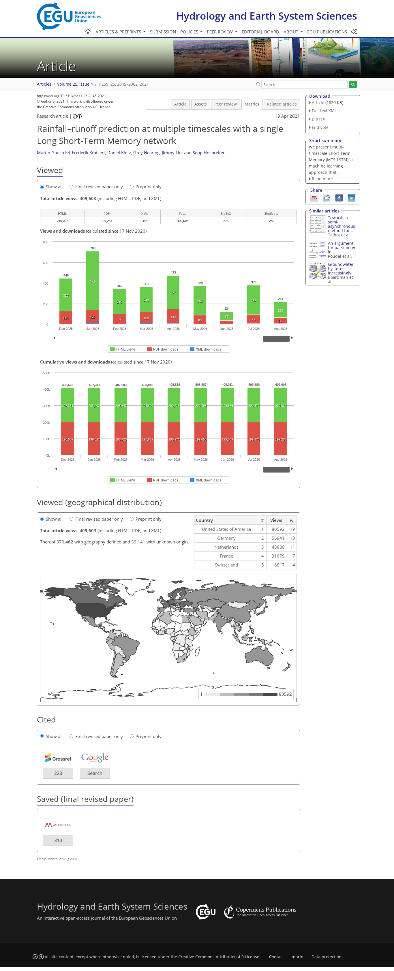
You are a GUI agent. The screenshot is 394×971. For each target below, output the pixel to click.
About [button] (291, 32)
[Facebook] (339, 197)
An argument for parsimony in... (341, 247)
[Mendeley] (314, 197)
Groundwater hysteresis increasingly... (341, 268)
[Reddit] (327, 197)
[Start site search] (353, 84)
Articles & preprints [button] (118, 32)
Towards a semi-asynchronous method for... (341, 224)
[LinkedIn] (351, 197)
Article (180, 104)
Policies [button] (189, 32)
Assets (200, 104)
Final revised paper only (99, 186)
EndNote (320, 127)
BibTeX (318, 119)
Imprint (297, 956)
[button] (258, 84)
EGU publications (327, 32)
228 (58, 773)
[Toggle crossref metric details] (58, 758)
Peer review (225, 104)
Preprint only (149, 186)
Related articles (282, 104)
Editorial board (260, 32)
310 (58, 840)
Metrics (252, 104)
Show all (54, 186)
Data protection (327, 956)
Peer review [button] (220, 32)
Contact (276, 956)
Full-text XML (324, 110)
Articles (44, 84)
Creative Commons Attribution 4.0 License (218, 956)
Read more (322, 178)
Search (94, 773)
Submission (163, 32)
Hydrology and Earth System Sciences (266, 15)
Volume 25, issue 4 (75, 84)
